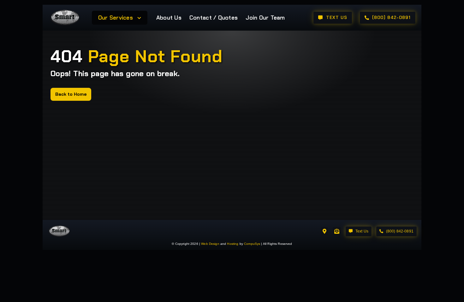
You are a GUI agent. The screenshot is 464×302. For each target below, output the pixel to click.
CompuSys (252, 243)
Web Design (210, 243)
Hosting (232, 243)
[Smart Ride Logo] (65, 10)
